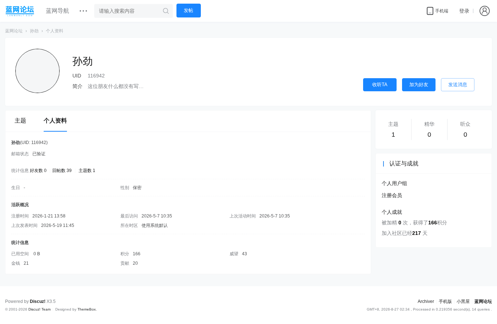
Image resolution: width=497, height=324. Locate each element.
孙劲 (34, 30)
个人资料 (55, 120)
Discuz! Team (39, 309)
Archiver (426, 301)
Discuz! (37, 301)
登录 (464, 11)
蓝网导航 (57, 11)
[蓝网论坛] (20, 11)
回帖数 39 (62, 170)
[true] (166, 11)
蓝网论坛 (14, 30)
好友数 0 (38, 170)
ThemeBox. (87, 309)
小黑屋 (463, 301)
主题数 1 (87, 170)
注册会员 (392, 195)
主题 (20, 120)
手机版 (445, 301)
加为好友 (418, 84)
